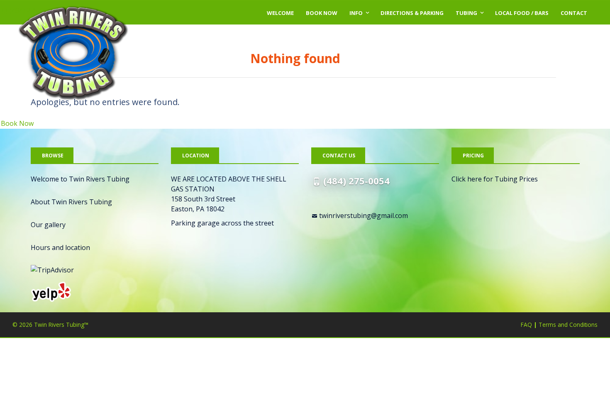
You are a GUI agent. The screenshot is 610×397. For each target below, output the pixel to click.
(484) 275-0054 (356, 180)
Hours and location (60, 247)
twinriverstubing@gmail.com (363, 215)
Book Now (321, 13)
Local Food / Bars (522, 13)
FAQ (526, 324)
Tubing (466, 13)
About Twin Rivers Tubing (71, 201)
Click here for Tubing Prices (494, 179)
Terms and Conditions (568, 324)
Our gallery (48, 224)
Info (356, 13)
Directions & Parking (412, 13)
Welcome (280, 13)
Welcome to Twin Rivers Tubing (80, 179)
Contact (574, 13)
